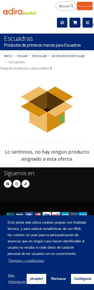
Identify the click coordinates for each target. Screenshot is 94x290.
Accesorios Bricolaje (68, 56)
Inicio (8, 56)
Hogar (22, 56)
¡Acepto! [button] (36, 279)
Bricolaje (39, 56)
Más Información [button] (17, 279)
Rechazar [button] (58, 279)
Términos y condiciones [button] (26, 261)
